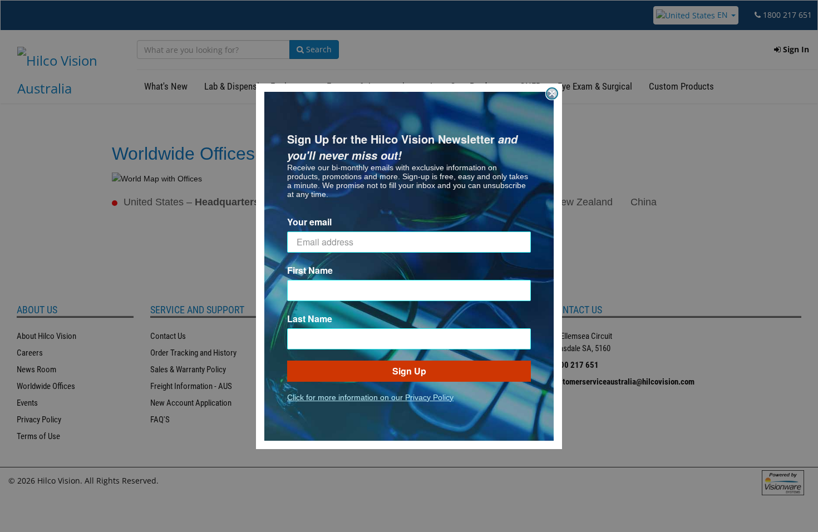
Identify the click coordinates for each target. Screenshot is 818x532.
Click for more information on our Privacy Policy (370, 397)
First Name (310, 270)
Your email (309, 221)
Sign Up (409, 370)
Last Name (309, 318)
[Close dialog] (552, 93)
